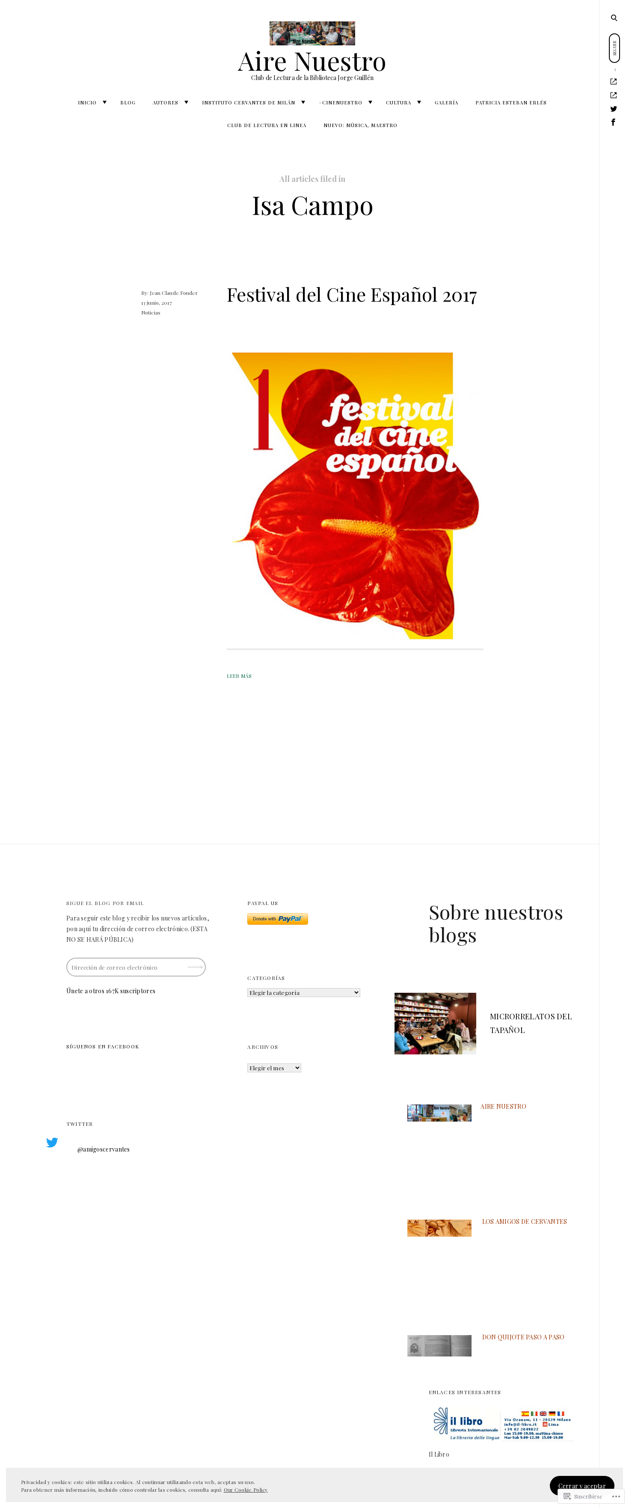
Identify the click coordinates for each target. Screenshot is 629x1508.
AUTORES (165, 102)
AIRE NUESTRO (503, 1106)
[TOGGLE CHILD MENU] (104, 102)
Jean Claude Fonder (173, 292)
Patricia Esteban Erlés (511, 102)
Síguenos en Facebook (102, 1046)
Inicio (87, 102)
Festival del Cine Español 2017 (352, 293)
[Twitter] (613, 108)
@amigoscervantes (103, 1149)
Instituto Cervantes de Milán (248, 102)
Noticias (150, 312)
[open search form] (614, 17)
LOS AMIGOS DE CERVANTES (524, 1221)
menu (614, 17)
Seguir (196, 964)
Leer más (239, 675)
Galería (446, 102)
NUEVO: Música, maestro (360, 125)
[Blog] (613, 95)
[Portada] (613, 81)
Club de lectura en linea (266, 125)
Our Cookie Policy (246, 1489)
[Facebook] (613, 122)
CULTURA (398, 102)
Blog (128, 102)
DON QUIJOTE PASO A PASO (523, 1337)
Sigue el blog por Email (105, 902)
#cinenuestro (340, 102)
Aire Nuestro (312, 60)
